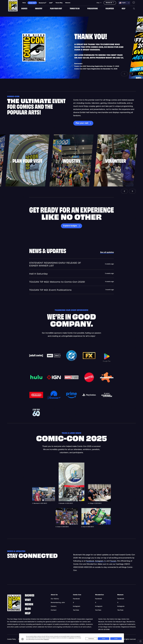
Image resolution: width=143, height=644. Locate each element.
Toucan (113, 561)
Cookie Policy (11, 639)
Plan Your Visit (56, 8)
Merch (29, 604)
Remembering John (58, 602)
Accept (116, 638)
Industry (38, 8)
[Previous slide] (124, 73)
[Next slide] (132, 73)
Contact (53, 610)
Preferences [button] (46, 639)
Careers (53, 606)
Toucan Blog (59, 2)
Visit (28, 599)
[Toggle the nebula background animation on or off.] (133, 2)
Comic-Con (32, 3)
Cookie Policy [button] (71, 637)
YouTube (76, 610)
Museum (67, 2)
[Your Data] (140, 641)
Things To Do (75, 8)
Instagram (99, 561)
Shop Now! (81, 70)
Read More (71, 264)
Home (24, 2)
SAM (51, 3)
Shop (98, 2)
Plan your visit (82, 123)
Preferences (91, 638)
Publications (92, 8)
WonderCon (42, 3)
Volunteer (110, 8)
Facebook (90, 561)
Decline (103, 638)
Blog (28, 608)
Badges (24, 8)
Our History (55, 599)
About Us (54, 595)
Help (123, 8)
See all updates (107, 252)
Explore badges (70, 226)
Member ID (109, 2)
